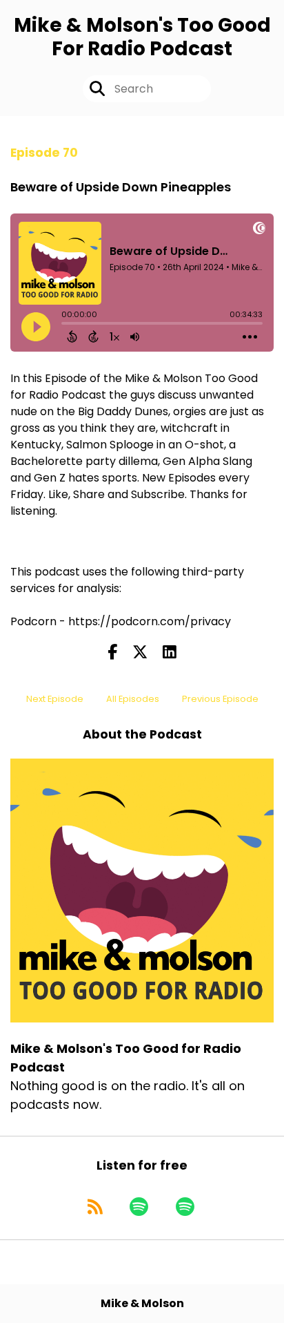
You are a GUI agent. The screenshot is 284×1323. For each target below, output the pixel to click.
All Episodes (132, 699)
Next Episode (54, 699)
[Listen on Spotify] (139, 1206)
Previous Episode (220, 699)
